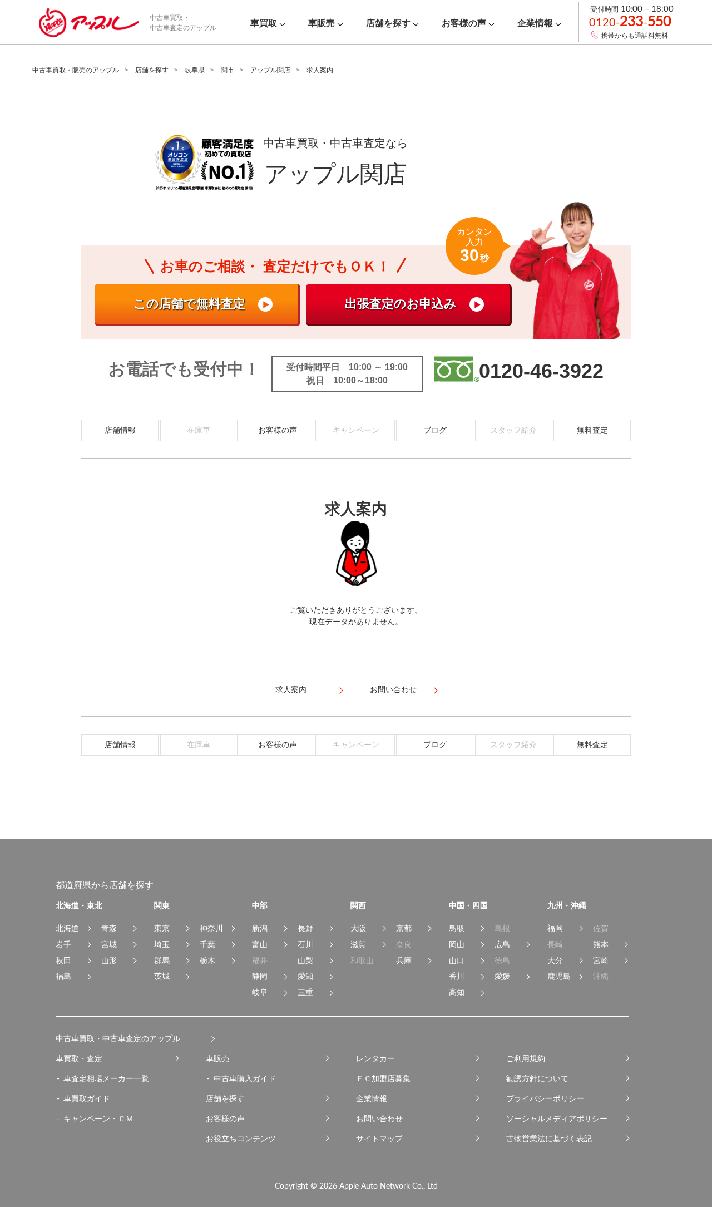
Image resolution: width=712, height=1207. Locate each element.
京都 (404, 928)
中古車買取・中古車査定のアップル (118, 1038)
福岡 (555, 928)
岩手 (63, 944)
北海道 (67, 928)
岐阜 (260, 992)
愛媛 (502, 976)
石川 (305, 944)
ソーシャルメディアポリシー (556, 1118)
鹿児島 (559, 976)
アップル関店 (270, 70)
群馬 (162, 960)
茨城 (162, 976)
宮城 (109, 944)
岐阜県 (195, 70)
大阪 (358, 928)
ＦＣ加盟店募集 (383, 1078)
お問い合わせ (379, 1118)
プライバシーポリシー (545, 1098)
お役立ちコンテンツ (241, 1138)
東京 (162, 928)
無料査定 (592, 430)
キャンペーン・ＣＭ (98, 1118)
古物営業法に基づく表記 (549, 1138)
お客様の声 (277, 430)
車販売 (217, 1058)
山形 (109, 960)
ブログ (435, 430)
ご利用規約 (525, 1058)
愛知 (305, 976)
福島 (63, 976)
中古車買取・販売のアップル (75, 70)
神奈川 (211, 928)
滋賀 (358, 944)
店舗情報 (120, 430)
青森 (109, 928)
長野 (305, 928)
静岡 (260, 976)
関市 (227, 70)
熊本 (601, 944)
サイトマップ (379, 1138)
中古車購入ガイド (245, 1078)
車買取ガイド (86, 1098)
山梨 (305, 960)
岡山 (456, 944)
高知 (456, 992)
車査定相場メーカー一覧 (106, 1078)
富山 (260, 944)
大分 (555, 960)
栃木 (207, 960)
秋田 (63, 960)
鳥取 (456, 928)
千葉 (207, 944)
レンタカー (375, 1058)
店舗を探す (152, 70)
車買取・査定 (79, 1058)
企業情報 (371, 1098)
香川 (456, 976)
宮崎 (601, 960)
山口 (456, 960)
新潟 (260, 928)
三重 (305, 992)
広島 (502, 944)
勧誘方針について (537, 1078)
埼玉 (162, 944)
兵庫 (404, 960)
